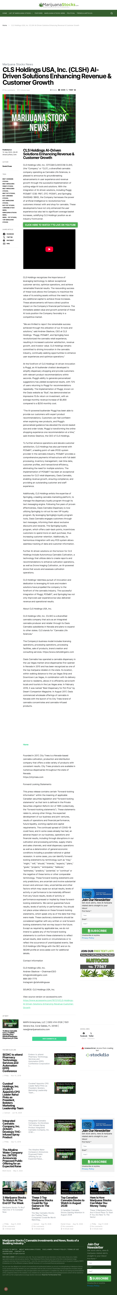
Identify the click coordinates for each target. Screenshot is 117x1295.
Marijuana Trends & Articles (13, 1193)
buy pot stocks (8, 205)
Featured (39, 13)
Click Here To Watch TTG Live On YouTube (50, 225)
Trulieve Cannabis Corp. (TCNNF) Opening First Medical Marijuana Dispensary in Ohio (10, 1034)
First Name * (86, 911)
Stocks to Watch (10, 1249)
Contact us (20, 1251)
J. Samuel (6, 1113)
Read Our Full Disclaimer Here (51, 1275)
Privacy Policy (88, 938)
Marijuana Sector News (99, 1193)
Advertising (8, 1251)
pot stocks (12, 217)
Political (71, 13)
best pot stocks (9, 193)
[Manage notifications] (6, 1289)
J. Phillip (6, 1075)
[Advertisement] (58, 44)
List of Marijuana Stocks (20, 13)
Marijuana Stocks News (54, 13)
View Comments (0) (49, 1039)
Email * (84, 919)
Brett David (7, 1171)
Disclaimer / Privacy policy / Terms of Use (61, 1249)
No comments (10, 90)
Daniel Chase (7, 166)
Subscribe (98, 931)
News (5, 217)
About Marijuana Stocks (30, 1249)
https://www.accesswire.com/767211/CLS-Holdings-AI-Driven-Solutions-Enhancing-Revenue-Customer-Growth (48, 1004)
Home (5, 13)
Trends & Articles (84, 13)
